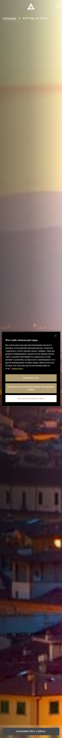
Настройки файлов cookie (31, 398)
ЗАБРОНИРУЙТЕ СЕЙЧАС (31, 731)
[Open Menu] (57, 7)
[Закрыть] (55, 336)
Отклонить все (31, 378)
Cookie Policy (17, 368)
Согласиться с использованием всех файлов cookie (31, 388)
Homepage (9, 18)
